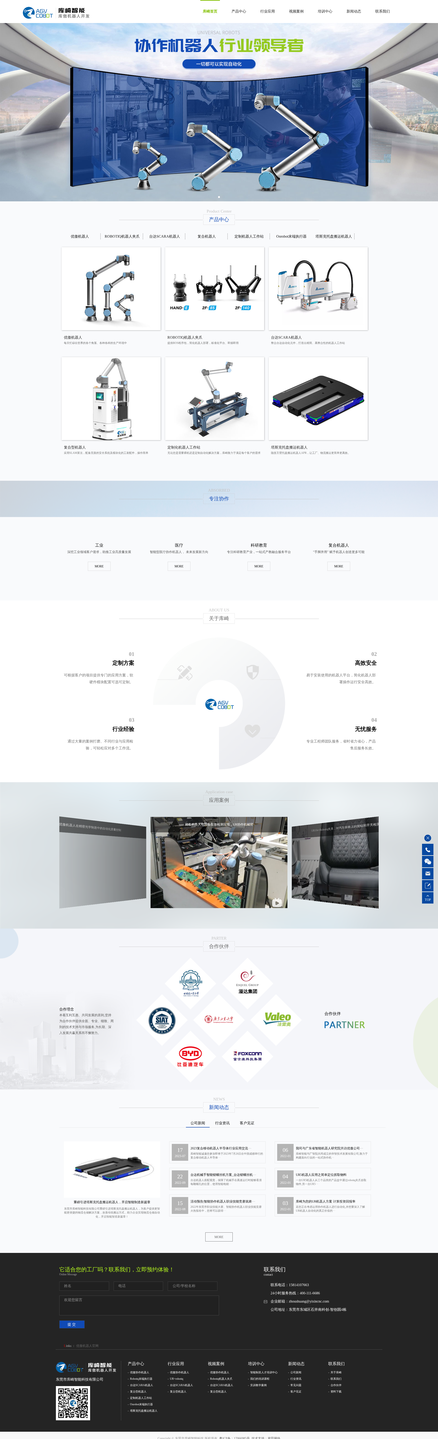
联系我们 (382, 11)
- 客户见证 (294, 1391)
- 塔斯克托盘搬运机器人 (142, 1410)
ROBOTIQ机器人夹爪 (122, 236)
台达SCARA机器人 (164, 236)
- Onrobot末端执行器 (140, 1404)
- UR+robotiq (175, 1378)
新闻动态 (354, 11)
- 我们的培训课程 (258, 1378)
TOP (428, 899)
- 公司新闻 (294, 1372)
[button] (219, 197)
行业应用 (267, 11)
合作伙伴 (219, 946)
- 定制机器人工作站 (140, 1398)
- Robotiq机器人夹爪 (220, 1378)
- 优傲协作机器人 (138, 1372)
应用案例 (219, 800)
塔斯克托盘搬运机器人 (333, 236)
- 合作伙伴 (335, 1385)
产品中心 (239, 11)
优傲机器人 (80, 236)
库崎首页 (210, 11)
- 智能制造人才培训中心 (263, 1372)
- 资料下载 (335, 1391)
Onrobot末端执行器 (291, 236)
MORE (99, 566)
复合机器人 (207, 236)
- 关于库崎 (335, 1372)
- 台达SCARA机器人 (140, 1385)
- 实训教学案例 (257, 1385)
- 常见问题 (294, 1385)
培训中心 (325, 11)
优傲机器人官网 (87, 1346)
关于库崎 (219, 618)
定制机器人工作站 (249, 236)
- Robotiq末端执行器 (140, 1378)
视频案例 (296, 11)
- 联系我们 (335, 1378)
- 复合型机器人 (137, 1391)
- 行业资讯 (294, 1378)
